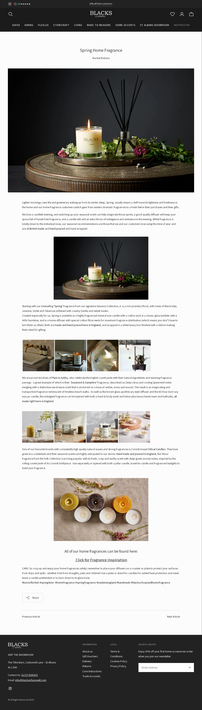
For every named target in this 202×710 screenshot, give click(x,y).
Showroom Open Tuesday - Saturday (101, 6)
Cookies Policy (118, 661)
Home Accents (125, 25)
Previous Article (31, 616)
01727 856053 (29, 675)
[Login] (182, 14)
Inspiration (182, 25)
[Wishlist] (172, 14)
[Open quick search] (10, 14)
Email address (149, 662)
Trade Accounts (91, 676)
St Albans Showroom (154, 25)
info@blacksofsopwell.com (30, 680)
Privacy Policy (118, 666)
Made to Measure (99, 25)
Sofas (16, 25)
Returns (86, 666)
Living (78, 25)
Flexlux (43, 25)
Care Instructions (92, 671)
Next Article (173, 616)
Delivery (87, 661)
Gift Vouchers (90, 656)
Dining (29, 25)
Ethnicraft (61, 25)
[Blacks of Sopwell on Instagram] (9, 4)
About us (87, 651)
